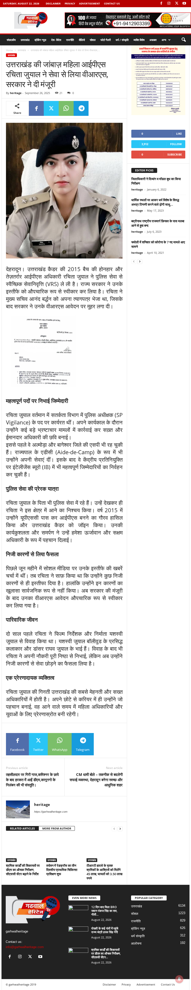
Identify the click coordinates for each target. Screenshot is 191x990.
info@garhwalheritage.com (25, 947)
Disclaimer (53, 3)
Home (9, 50)
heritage (16, 93)
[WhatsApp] (66, 108)
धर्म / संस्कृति (122, 40)
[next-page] (120, 828)
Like (179, 133)
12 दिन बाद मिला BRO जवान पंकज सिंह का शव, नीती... (104, 911)
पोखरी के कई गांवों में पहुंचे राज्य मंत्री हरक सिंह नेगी (104, 930)
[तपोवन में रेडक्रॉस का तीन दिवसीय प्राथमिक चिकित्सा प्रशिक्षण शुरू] (64, 848)
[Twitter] (177, 3)
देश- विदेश (56, 40)
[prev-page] (114, 828)
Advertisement (89, 3)
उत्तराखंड (25, 40)
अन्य (164, 40)
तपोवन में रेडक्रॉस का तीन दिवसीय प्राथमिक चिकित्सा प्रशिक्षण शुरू (61, 869)
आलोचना (136, 943)
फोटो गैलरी (105, 40)
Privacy (70, 3)
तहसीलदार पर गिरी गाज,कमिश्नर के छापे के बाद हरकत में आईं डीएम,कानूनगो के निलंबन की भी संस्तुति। (32, 779)
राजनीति (70, 40)
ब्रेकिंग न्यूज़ (40, 40)
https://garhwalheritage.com (50, 811)
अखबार (153, 40)
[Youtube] (184, 3)
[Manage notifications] (179, 979)
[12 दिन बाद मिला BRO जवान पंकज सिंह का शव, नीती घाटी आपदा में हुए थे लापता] (78, 912)
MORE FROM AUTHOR (56, 828)
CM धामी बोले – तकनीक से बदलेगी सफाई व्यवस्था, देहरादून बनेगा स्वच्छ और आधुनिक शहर (96, 779)
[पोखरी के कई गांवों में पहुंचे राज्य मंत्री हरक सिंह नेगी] (78, 933)
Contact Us (112, 3)
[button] (183, 39)
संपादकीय (11, 40)
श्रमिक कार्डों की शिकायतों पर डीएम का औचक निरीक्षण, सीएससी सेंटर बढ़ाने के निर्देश (23, 869)
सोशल (93, 40)
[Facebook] (161, 3)
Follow (176, 144)
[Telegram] (81, 108)
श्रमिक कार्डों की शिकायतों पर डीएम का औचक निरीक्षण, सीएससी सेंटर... (106, 953)
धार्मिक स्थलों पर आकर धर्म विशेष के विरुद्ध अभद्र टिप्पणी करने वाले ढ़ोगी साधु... (155, 202)
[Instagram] (169, 3)
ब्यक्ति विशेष (139, 40)
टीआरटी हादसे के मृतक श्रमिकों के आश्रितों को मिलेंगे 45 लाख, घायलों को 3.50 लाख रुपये (104, 871)
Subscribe (174, 154)
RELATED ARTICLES (22, 828)
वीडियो (82, 40)
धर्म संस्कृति (137, 936)
